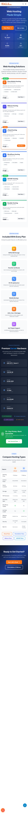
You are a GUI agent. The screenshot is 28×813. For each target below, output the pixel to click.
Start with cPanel (13, 562)
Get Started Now (13, 441)
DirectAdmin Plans (19, 534)
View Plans (7, 28)
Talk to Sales (20, 28)
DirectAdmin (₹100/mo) (14, 567)
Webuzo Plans (8, 538)
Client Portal (25, 0)
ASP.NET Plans (20, 538)
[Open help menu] (3, 810)
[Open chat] (25, 805)
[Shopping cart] (23, 4)
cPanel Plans (7, 534)
